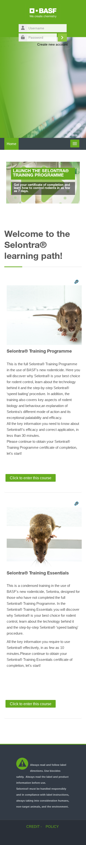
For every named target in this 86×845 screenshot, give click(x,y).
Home (11, 144)
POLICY (52, 826)
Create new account (52, 44)
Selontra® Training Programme (39, 351)
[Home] (43, 13)
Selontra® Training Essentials (38, 573)
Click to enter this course (30, 478)
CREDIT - (34, 826)
